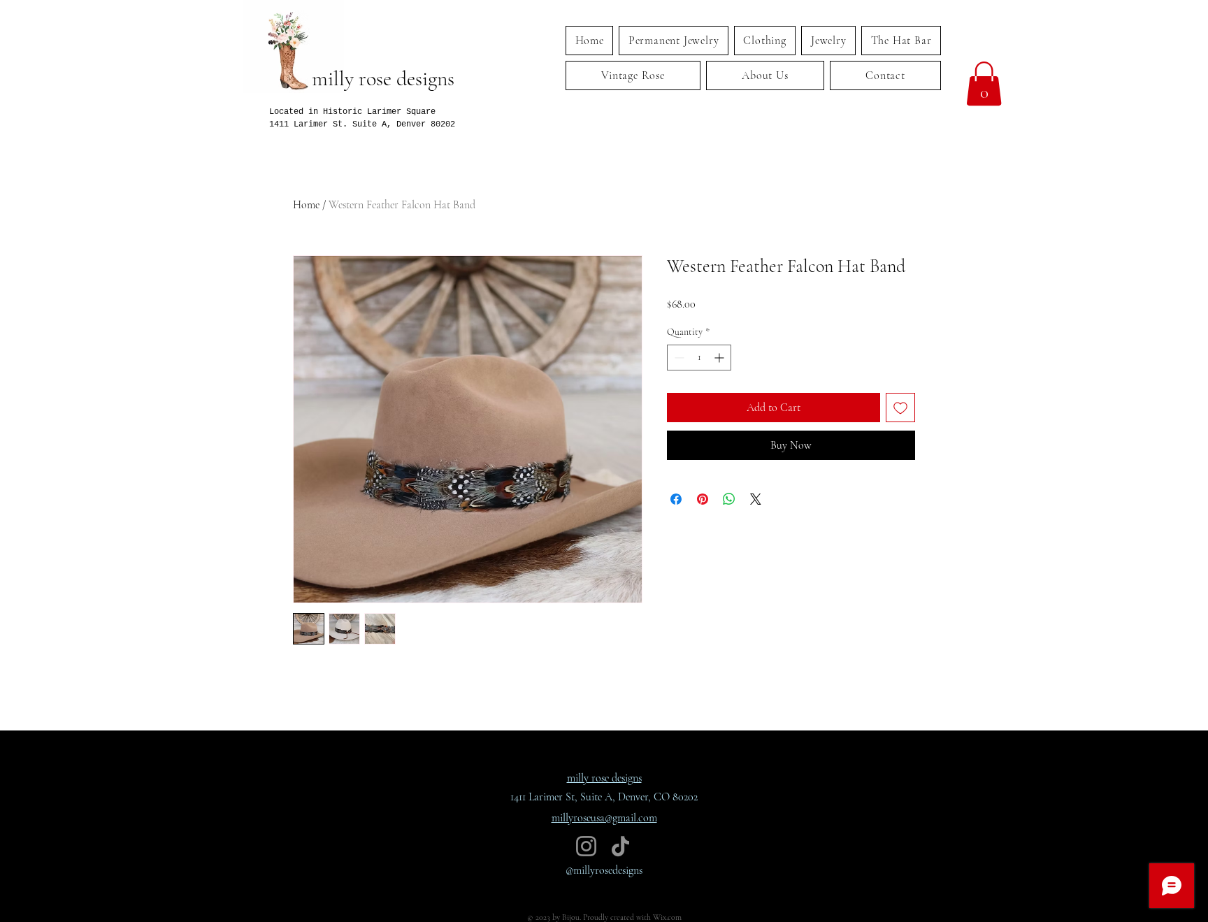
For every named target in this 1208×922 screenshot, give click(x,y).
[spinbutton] (699, 357)
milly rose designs (383, 79)
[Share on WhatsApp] (729, 499)
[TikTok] (620, 846)
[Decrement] (677, 357)
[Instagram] (586, 846)
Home (306, 205)
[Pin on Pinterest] (702, 499)
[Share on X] (755, 499)
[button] (983, 84)
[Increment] (720, 357)
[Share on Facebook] (676, 499)
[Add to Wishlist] (900, 407)
